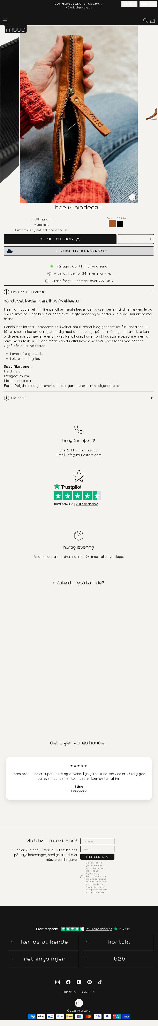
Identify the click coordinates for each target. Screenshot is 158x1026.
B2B (120, 959)
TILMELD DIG (97, 856)
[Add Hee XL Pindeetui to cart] (3, 596)
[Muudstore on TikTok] (100, 981)
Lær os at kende (45, 942)
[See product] (39, 652)
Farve (116, 218)
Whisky (112, 223)
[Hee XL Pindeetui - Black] (8, 708)
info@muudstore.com (84, 455)
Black (120, 224)
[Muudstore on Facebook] (68, 981)
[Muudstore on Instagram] (57, 981)
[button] (129, 4)
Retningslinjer (45, 959)
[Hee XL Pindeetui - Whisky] (3, 708)
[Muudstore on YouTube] (79, 981)
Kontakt (120, 942)
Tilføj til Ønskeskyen (82, 251)
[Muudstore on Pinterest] (89, 981)
